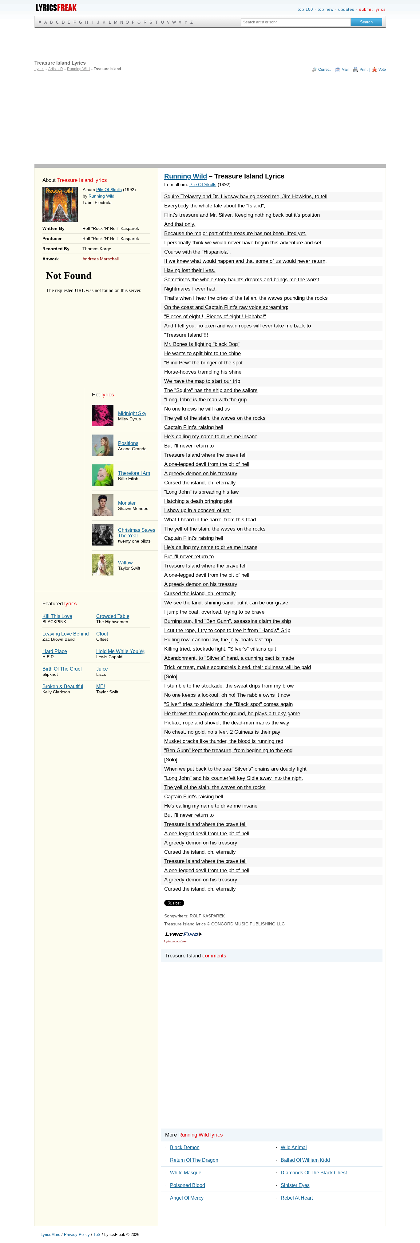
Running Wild (101, 196)
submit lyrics (372, 9)
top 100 (305, 9)
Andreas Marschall (100, 258)
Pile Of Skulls (109, 189)
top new (326, 9)
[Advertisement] (210, 118)
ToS (97, 1234)
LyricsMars (50, 1234)
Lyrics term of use (175, 941)
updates (346, 9)
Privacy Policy (77, 1234)
